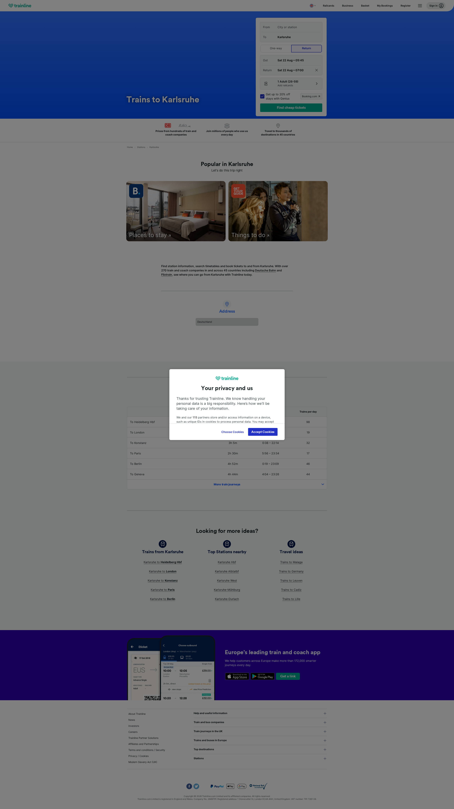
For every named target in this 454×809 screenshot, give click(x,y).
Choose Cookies (232, 432)
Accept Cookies (262, 431)
